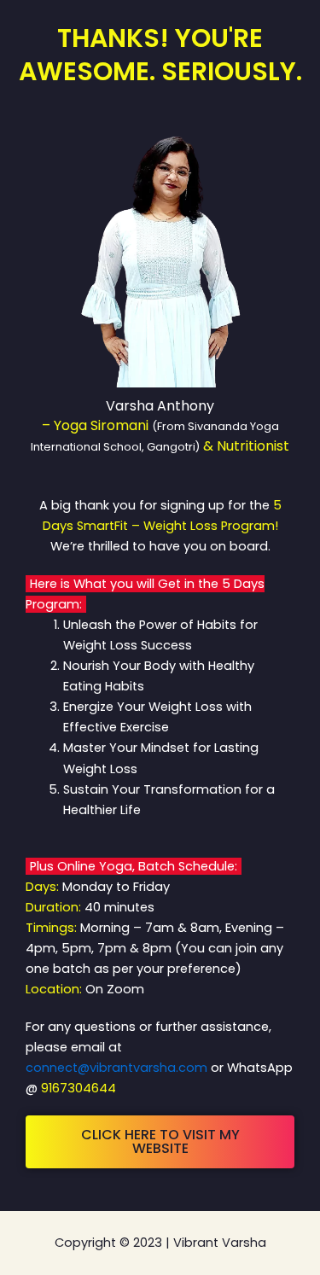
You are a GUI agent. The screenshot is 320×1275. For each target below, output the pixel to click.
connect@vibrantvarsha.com (116, 1067)
